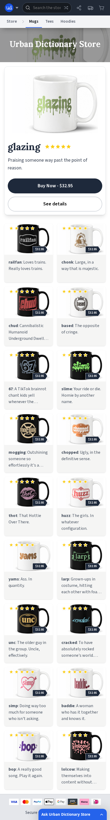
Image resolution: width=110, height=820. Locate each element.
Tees (49, 21)
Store (12, 21)
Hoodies (68, 21)
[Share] (79, 7)
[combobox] (47, 7)
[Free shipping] (90, 7)
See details (55, 204)
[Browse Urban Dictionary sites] (11, 7)
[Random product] (66, 8)
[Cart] (101, 7)
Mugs (33, 21)
